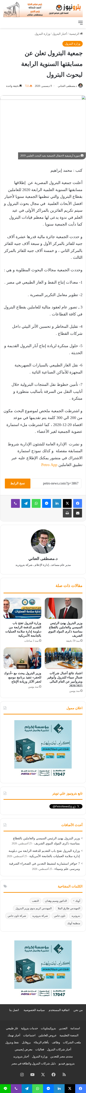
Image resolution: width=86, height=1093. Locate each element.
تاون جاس (59, 915)
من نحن (78, 1010)
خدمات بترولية (29, 1028)
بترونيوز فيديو (67, 1063)
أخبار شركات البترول (59, 1049)
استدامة (75, 1028)
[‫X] (67, 503)
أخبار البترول (59, 33)
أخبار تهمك (13, 1035)
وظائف (56, 1042)
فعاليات (39, 1049)
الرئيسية (74, 33)
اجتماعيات (29, 1035)
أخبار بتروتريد (21, 1056)
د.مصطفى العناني (67, 85)
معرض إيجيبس (23, 1049)
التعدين (63, 1028)
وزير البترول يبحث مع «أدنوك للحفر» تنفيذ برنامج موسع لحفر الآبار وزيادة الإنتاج (22, 677)
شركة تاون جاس (17, 915)
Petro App (49, 465)
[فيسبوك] (77, 503)
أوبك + (76, 900)
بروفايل (26, 1042)
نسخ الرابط (17, 483)
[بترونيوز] (43, 9)
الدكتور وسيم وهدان (56, 900)
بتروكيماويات (48, 1028)
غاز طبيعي (12, 1028)
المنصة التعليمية (69, 1035)
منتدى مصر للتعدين (61, 1056)
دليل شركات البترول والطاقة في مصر (33, 1063)
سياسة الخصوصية (34, 1010)
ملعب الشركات (72, 1042)
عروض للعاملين (47, 1035)
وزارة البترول (42, 33)
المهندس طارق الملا (69, 908)
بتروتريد (75, 915)
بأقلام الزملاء (41, 1042)
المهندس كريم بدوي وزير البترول (33, 908)
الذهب (35, 900)
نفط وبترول (12, 1042)
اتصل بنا (14, 1010)
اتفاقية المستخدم (59, 1010)
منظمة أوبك (73, 923)
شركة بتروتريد (40, 915)
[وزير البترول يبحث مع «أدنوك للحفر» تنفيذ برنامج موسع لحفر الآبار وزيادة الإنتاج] (22, 658)
